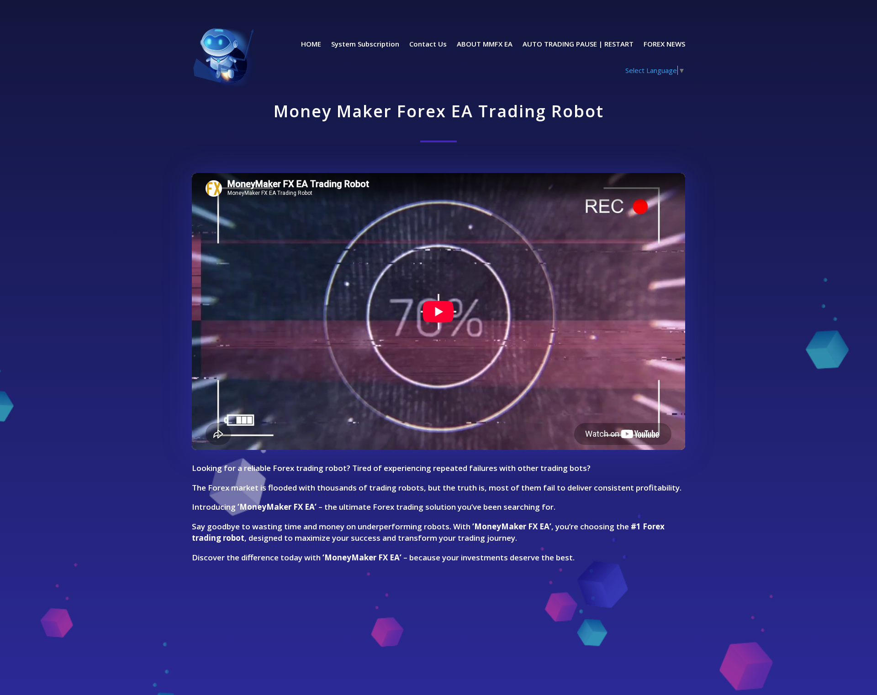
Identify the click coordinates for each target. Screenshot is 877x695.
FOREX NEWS (664, 44)
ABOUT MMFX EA (484, 44)
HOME (311, 44)
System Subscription (365, 44)
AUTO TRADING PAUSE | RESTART (578, 44)
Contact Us (428, 44)
